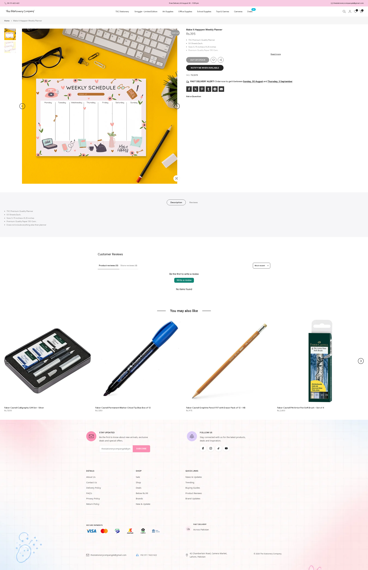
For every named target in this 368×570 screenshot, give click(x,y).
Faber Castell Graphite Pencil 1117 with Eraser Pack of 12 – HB (215, 407)
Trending (189, 482)
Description (176, 202)
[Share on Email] (221, 89)
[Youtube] (226, 448)
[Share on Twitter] (195, 89)
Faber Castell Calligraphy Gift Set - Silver (24, 407)
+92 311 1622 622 (148, 555)
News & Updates (193, 476)
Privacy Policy (93, 498)
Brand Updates (192, 498)
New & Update (143, 503)
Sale (138, 476)
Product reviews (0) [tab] (108, 265)
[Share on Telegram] (215, 89)
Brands (139, 498)
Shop (138, 482)
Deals (251, 11)
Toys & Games (222, 11)
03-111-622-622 (13, 3)
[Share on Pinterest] (202, 89)
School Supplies (204, 11)
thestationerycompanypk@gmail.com (349, 3)
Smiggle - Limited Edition (146, 11)
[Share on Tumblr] (208, 89)
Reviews (193, 202)
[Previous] (22, 106)
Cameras (238, 11)
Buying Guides (192, 487)
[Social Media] (203, 448)
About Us (90, 476)
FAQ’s (89, 493)
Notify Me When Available (205, 68)
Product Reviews (193, 493)
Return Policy (92, 503)
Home (6, 21)
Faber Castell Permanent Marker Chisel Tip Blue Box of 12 (123, 407)
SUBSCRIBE (141, 448)
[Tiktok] (218, 448)
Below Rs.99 (142, 493)
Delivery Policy (93, 487)
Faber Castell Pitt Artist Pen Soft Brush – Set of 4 (300, 407)
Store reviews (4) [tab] (128, 265)
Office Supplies (185, 11)
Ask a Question (193, 96)
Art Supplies (167, 11)
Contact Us (91, 482)
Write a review (184, 280)
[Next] (177, 106)
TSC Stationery (122, 11)
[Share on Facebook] (189, 89)
